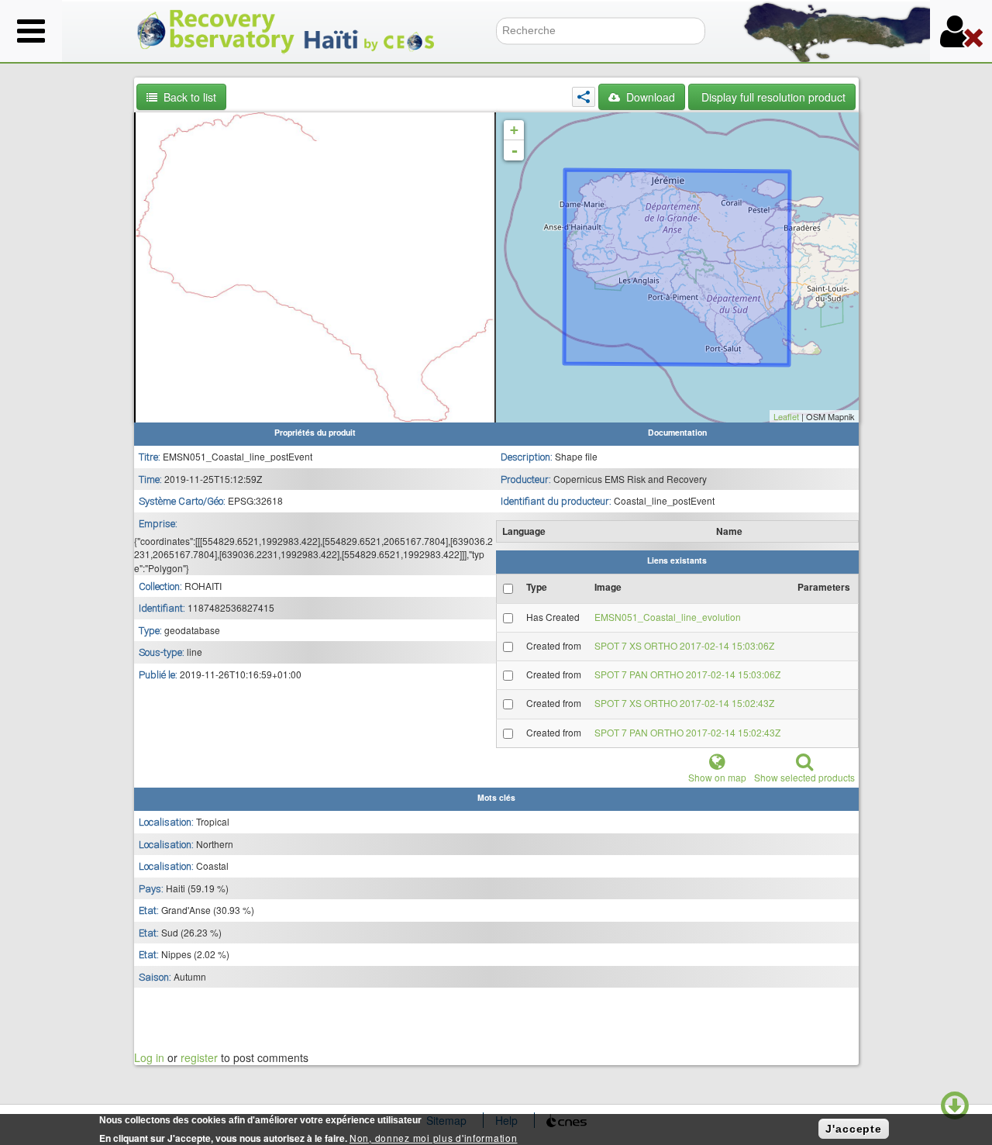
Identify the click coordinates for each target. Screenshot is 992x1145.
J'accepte (853, 1129)
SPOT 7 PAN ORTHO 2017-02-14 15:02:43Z (687, 732)
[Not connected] (961, 31)
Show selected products (804, 777)
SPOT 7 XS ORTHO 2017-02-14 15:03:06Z (684, 645)
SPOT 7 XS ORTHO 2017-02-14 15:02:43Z (684, 702)
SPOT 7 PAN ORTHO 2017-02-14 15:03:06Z (687, 674)
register (199, 1057)
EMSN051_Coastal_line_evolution (667, 616)
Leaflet (786, 416)
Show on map (717, 777)
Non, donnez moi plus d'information (433, 1137)
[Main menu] (31, 31)
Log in (149, 1057)
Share (583, 97)
